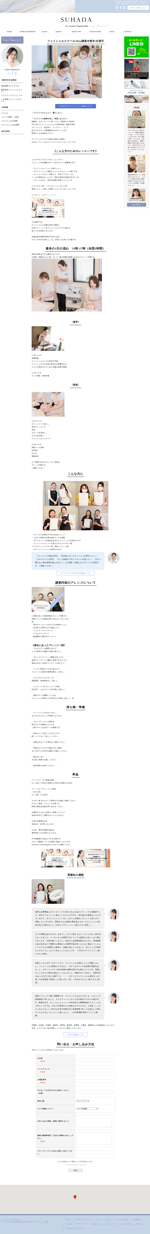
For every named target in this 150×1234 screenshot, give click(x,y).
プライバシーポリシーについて (75, 1164)
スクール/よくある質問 (10, 125)
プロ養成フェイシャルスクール (11, 100)
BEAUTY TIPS (82, 1224)
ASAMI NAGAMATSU (83, 1219)
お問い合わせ (140, 1224)
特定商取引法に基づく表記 (75, 1228)
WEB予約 (69, 1224)
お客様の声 (96, 1224)
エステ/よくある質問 (9, 121)
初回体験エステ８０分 (10, 86)
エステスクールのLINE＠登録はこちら (75, 573)
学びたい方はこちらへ (40, 198)
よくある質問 (126, 1224)
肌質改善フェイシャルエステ (11, 90)
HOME (68, 1219)
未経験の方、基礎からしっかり (44, 195)
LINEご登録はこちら (75, 1035)
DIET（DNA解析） (122, 1220)
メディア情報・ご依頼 (10, 117)
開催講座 (137, 1220)
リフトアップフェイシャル (11, 95)
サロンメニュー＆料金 (103, 1220)
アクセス (4, 113)
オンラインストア (111, 1224)
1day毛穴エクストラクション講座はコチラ (75, 106)
